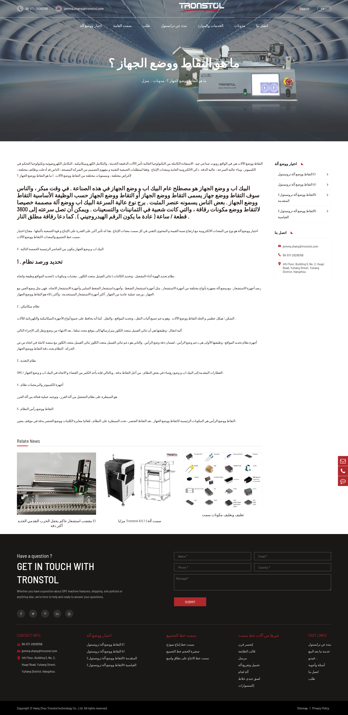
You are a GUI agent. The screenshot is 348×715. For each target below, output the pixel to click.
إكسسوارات (246, 685)
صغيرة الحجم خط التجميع (183, 651)
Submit (190, 602)
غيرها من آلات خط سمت (258, 635)
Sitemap (302, 708)
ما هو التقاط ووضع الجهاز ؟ (186, 80)
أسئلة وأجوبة (316, 665)
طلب (146, 25)
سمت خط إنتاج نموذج (180, 644)
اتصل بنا (262, 25)
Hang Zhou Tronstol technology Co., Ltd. (58, 708)
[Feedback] (343, 481)
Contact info (28, 635)
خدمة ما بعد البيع (319, 651)
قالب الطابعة (246, 651)
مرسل (242, 658)
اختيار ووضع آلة (91, 25)
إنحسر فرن (245, 644)
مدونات (239, 25)
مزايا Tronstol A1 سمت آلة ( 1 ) (139, 521)
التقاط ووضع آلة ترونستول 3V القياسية (297, 214)
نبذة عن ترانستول (174, 25)
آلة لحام (243, 672)
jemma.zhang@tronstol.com (84, 8)
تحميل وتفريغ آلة (249, 665)
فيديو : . (313, 658)
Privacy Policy (320, 708)
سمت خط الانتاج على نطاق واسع (187, 658)
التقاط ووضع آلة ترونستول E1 (297, 174)
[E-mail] (343, 461)
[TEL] (343, 471)
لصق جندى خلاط (249, 678)
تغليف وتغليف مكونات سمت (223, 515)
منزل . (146, 80)
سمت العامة (122, 25)
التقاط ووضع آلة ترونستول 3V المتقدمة (297, 197)
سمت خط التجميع (181, 635)
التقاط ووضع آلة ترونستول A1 (297, 184)
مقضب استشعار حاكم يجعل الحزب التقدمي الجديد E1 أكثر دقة (57, 523)
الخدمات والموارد (210, 25)
